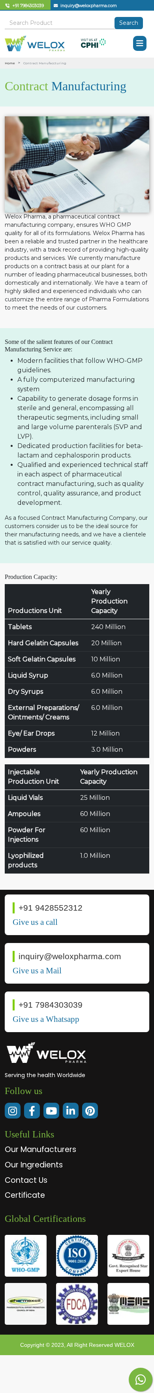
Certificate (25, 1195)
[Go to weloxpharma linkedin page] (71, 1111)
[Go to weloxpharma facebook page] (32, 1111)
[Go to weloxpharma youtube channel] (51, 1111)
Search (128, 22)
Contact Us (26, 1180)
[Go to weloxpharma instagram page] (13, 1111)
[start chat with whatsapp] (140, 1379)
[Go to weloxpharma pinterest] (90, 1111)
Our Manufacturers (40, 1149)
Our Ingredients (34, 1165)
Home (10, 63)
